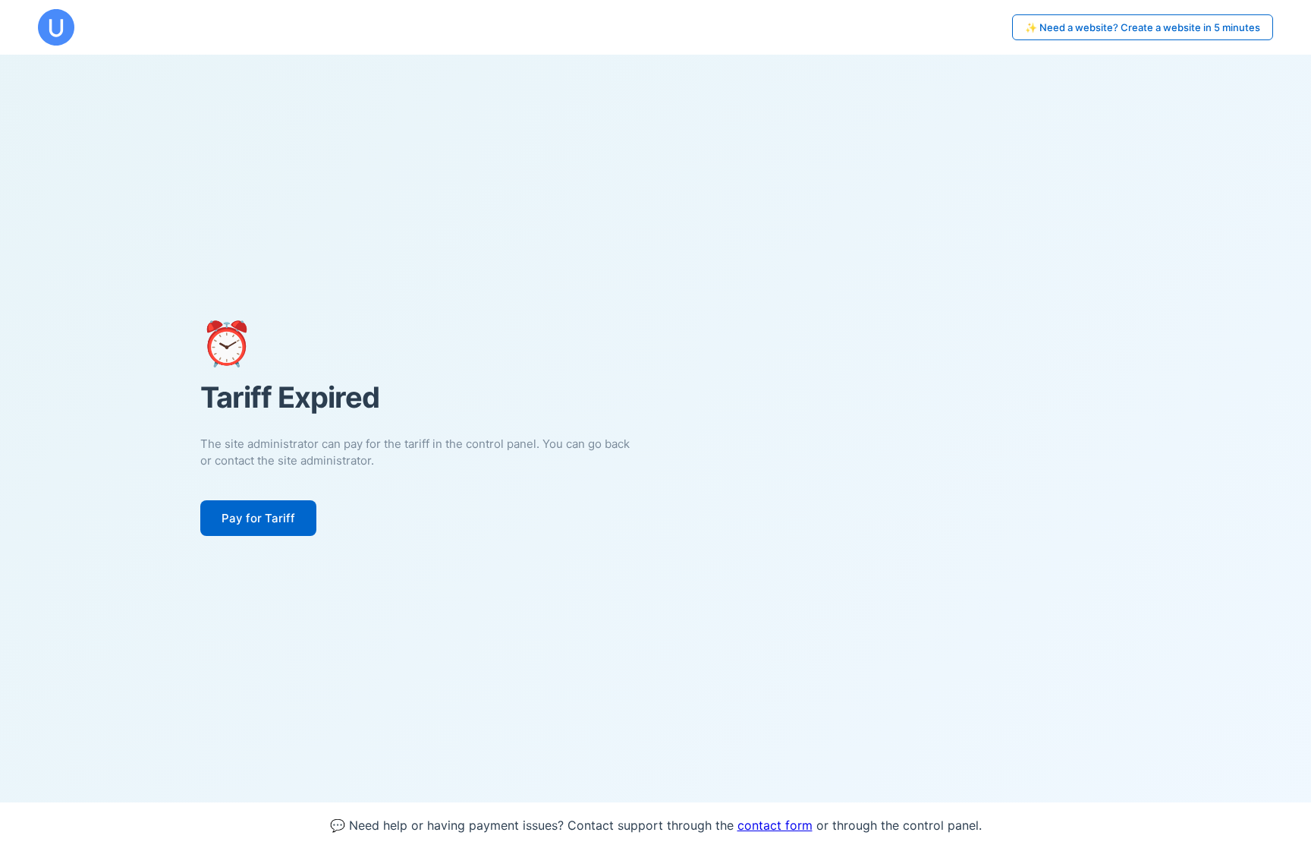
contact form (775, 825)
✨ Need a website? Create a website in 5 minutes (1142, 27)
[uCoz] (56, 27)
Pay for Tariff (258, 518)
